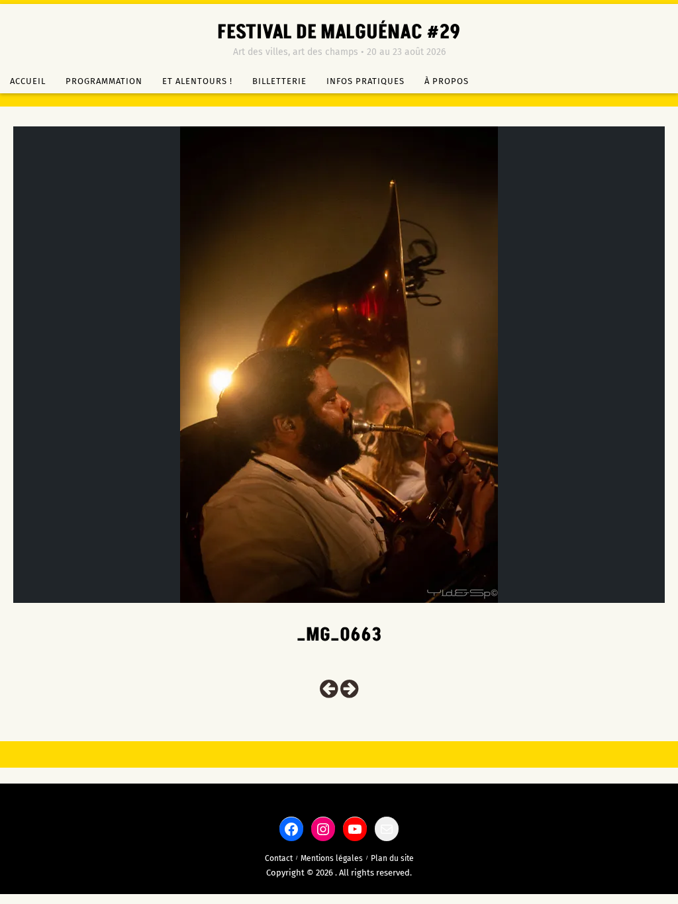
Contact (279, 858)
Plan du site (392, 858)
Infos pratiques (365, 81)
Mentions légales (332, 858)
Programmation (104, 81)
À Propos (446, 81)
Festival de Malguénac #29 (339, 32)
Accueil (28, 81)
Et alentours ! (197, 81)
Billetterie (279, 81)
